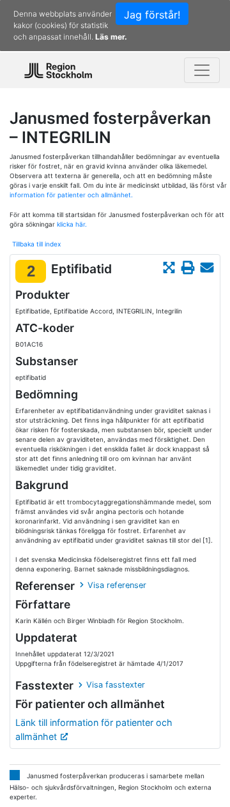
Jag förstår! (152, 14)
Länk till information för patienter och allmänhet (93, 729)
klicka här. (72, 224)
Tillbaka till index (36, 244)
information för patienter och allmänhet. (71, 195)
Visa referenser (117, 585)
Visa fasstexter (115, 685)
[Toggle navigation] (202, 70)
